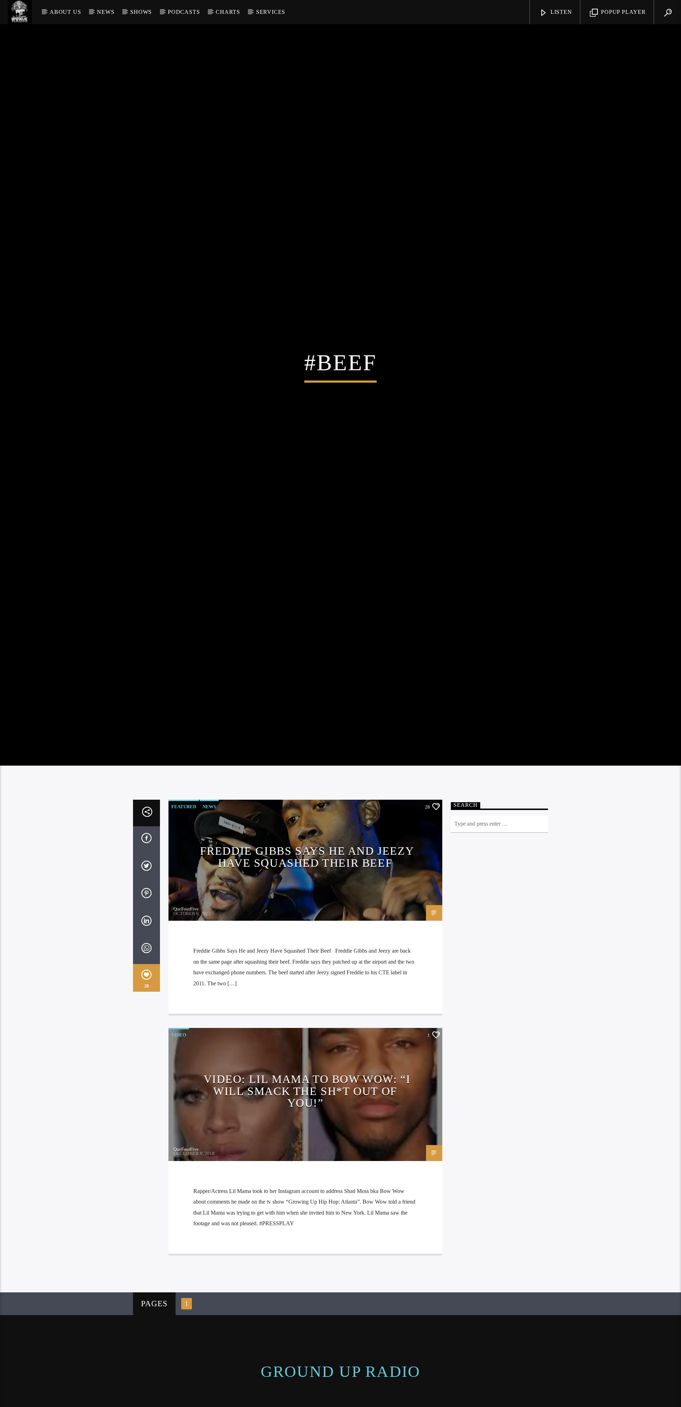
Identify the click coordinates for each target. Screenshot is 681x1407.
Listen (560, 12)
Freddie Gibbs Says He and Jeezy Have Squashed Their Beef (307, 898)
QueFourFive (186, 950)
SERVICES (270, 12)
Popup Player (622, 12)
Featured (183, 847)
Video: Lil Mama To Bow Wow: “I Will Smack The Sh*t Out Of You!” (307, 1132)
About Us (65, 12)
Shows (141, 12)
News (105, 12)
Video (178, 1076)
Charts (228, 12)
